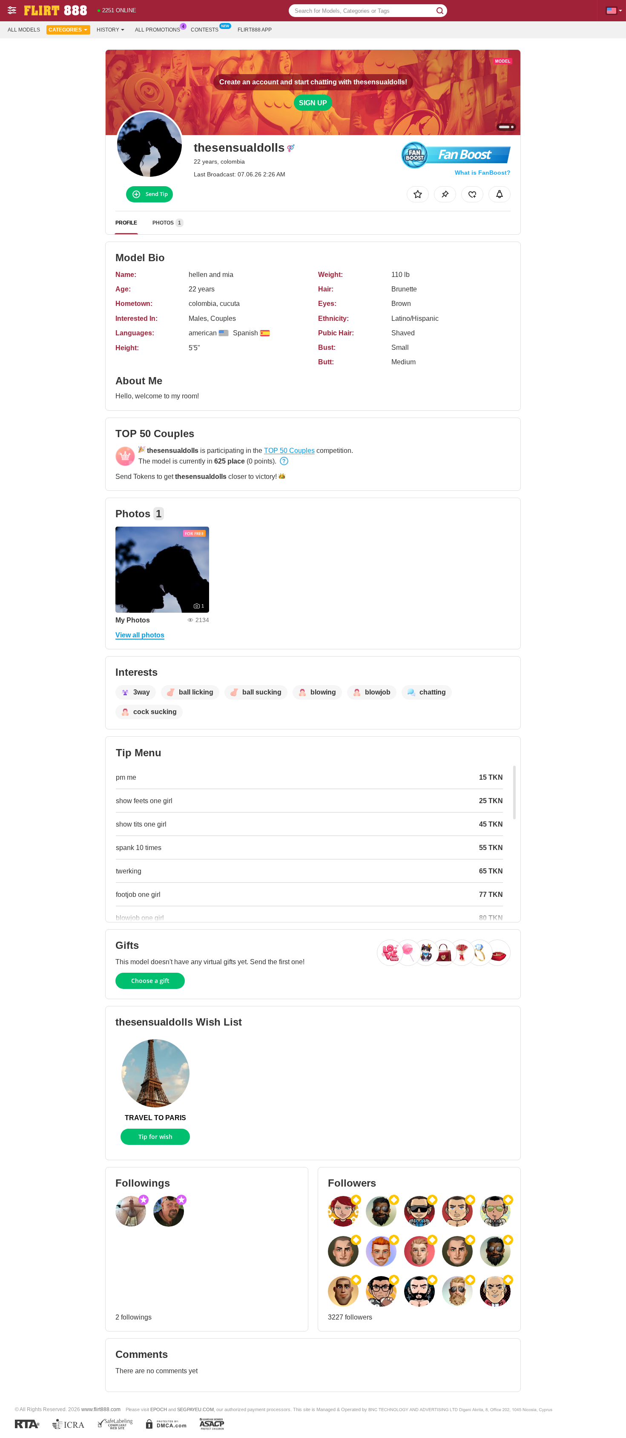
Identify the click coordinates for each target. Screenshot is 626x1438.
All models (24, 30)
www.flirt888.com (101, 1409)
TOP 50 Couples (289, 450)
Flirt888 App (255, 30)
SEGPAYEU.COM (195, 1409)
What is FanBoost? (483, 172)
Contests (204, 30)
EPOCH (158, 1409)
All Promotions (157, 30)
